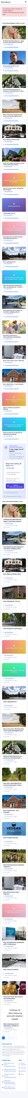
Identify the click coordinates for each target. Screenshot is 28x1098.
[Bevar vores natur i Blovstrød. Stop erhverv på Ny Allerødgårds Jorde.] (14, 111)
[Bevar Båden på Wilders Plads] (14, 135)
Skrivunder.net (5, 2)
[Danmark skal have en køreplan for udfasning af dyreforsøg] (14, 429)
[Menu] (25, 2)
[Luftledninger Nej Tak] (14, 209)
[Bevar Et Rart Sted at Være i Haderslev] (14, 356)
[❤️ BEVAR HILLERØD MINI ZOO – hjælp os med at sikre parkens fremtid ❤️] (14, 37)
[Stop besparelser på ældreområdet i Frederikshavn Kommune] (14, 233)
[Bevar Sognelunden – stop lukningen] (14, 380)
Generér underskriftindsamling (15, 486)
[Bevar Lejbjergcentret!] (14, 257)
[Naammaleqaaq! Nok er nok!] (14, 62)
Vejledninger (6, 1060)
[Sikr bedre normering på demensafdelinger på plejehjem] (14, 332)
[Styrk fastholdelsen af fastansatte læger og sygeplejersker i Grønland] (14, 281)
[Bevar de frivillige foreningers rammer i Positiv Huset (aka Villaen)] (14, 159)
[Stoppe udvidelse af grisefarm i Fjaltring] (14, 404)
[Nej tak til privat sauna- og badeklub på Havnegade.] (14, 184)
